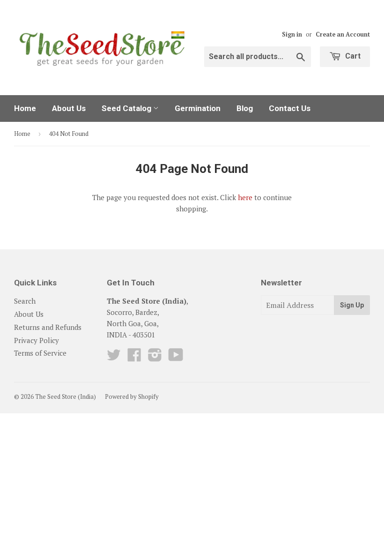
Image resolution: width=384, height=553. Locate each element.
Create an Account (343, 34)
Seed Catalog (127, 108)
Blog (244, 108)
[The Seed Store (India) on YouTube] (176, 357)
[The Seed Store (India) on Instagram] (155, 357)
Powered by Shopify (132, 396)
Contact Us (289, 108)
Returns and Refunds (47, 327)
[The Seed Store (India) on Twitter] (114, 357)
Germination (198, 108)
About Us (69, 108)
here (245, 197)
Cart (352, 56)
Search (25, 301)
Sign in (292, 34)
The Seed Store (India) (65, 396)
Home (25, 108)
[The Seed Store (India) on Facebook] (134, 357)
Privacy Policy (36, 340)
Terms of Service (40, 353)
